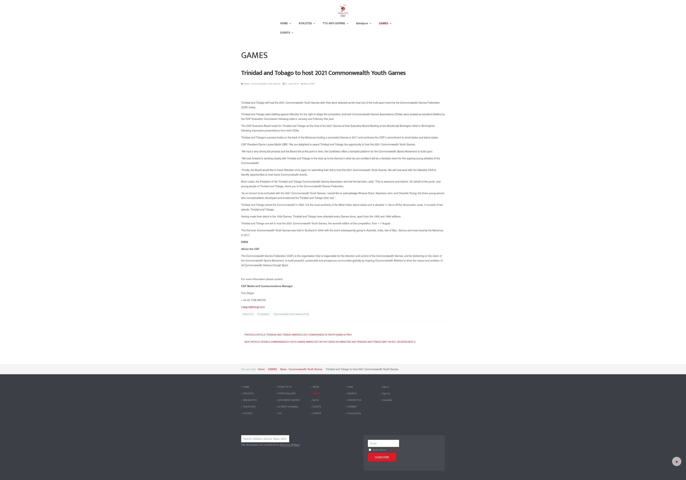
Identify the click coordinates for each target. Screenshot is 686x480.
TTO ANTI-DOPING (334, 23)
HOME (284, 23)
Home (261, 369)
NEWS (316, 386)
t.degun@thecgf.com (253, 307)
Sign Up (386, 393)
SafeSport (362, 23)
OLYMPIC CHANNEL (288, 406)
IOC (280, 413)
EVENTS (285, 32)
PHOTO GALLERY (287, 393)
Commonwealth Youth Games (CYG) (291, 313)
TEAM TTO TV (285, 386)
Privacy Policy (354, 413)
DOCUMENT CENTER (289, 399)
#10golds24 (264, 313)
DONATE (317, 413)
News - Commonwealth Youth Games (301, 369)
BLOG (316, 399)
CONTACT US (354, 399)
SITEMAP (352, 406)
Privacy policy (393, 449)
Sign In (385, 386)
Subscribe (387, 399)
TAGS (350, 386)
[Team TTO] (343, 9)
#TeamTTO (248, 313)
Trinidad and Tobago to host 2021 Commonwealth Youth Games (323, 73)
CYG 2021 (248, 413)
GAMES (384, 23)
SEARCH (352, 393)
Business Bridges (290, 444)
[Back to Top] (676, 461)
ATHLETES (305, 23)
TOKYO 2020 (249, 406)
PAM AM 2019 (250, 399)
